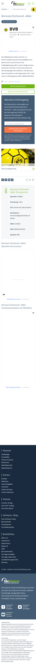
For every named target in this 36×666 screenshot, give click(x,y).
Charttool (4, 487)
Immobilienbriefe (7, 527)
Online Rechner (7, 489)
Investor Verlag (6, 503)
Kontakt (4, 479)
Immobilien (5, 457)
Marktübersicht (6, 465)
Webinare (4, 481)
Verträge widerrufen (8, 557)
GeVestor (4, 9)
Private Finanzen (7, 460)
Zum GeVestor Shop (8, 519)
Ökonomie (5, 462)
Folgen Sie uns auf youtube (9, 614)
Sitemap (4, 562)
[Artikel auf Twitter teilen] (6, 180)
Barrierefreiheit (7, 551)
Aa (30, 180)
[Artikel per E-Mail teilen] (9, 180)
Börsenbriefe (6, 522)
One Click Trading (7, 506)
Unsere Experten (7, 492)
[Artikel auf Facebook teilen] (2, 180)
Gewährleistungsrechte (9, 560)
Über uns (4, 538)
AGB (3, 549)
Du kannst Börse (7, 508)
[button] (33, 9)
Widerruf (4, 546)
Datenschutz (5, 543)
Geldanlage (5, 454)
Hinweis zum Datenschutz (16, 140)
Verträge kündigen (8, 554)
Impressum (5, 541)
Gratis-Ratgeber (7, 484)
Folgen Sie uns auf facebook (9, 607)
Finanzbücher (6, 524)
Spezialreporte (6, 468)
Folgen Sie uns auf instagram (26, 607)
